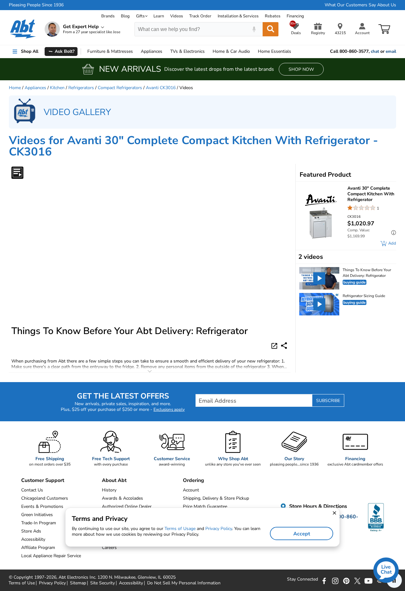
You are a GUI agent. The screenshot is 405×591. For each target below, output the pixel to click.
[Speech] (254, 29)
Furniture (110, 51)
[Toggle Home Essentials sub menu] (294, 51)
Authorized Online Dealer (127, 506)
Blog (125, 16)
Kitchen (57, 88)
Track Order (200, 16)
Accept (301, 533)
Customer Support (42, 480)
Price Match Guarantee (205, 506)
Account (191, 490)
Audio (231, 51)
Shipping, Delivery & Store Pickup (216, 498)
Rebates (272, 16)
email (391, 51)
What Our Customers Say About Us (360, 5)
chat (375, 51)
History (109, 490)
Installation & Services (238, 16)
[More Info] (392, 233)
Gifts (140, 16)
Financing (295, 16)
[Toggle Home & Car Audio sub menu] (252, 51)
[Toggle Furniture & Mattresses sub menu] (135, 51)
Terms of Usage (180, 529)
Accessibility (131, 583)
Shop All (29, 51)
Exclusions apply (169, 409)
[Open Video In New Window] (275, 345)
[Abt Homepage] (22, 29)
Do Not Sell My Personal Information (184, 583)
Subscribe (328, 401)
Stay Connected (302, 579)
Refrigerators (81, 88)
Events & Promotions (42, 506)
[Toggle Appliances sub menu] (165, 51)
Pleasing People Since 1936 (36, 5)
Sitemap (78, 583)
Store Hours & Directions (317, 506)
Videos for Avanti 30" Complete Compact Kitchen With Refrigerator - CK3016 (193, 146)
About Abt (114, 480)
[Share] (284, 346)
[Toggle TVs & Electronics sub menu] (207, 51)
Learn (158, 16)
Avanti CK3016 (161, 88)
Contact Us (32, 490)
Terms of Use (22, 583)
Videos (176, 16)
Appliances (151, 51)
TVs (187, 51)
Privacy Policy (52, 583)
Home (274, 51)
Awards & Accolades (122, 498)
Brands (108, 16)
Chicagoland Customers (44, 498)
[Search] (270, 29)
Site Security (102, 583)
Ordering (193, 480)
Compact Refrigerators (120, 88)
